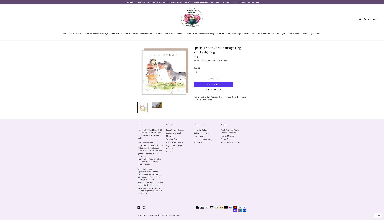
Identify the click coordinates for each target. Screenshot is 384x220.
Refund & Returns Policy (203, 140)
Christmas (170, 151)
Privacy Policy (226, 139)
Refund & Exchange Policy (231, 142)
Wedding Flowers (173, 139)
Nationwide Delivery (201, 133)
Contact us (198, 143)
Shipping (207, 61)
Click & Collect (199, 136)
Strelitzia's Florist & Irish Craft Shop (155, 215)
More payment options (214, 89)
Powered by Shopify (173, 215)
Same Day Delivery (201, 130)
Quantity (197, 68)
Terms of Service (227, 136)
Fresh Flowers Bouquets (176, 130)
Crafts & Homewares (174, 142)
